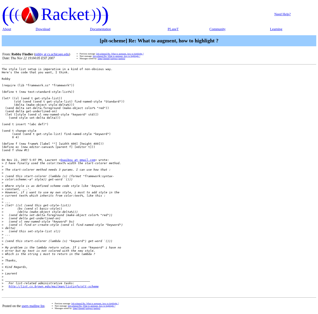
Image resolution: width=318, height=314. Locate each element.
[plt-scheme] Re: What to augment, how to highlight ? (120, 54)
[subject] (114, 58)
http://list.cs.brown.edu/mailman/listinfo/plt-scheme (54, 286)
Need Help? (282, 14)
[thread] (106, 58)
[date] (100, 58)
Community (217, 29)
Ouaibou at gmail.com (78, 160)
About (6, 29)
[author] (121, 58)
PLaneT (173, 29)
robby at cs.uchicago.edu (52, 54)
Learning (276, 29)
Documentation (100, 29)
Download (43, 29)
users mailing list (33, 306)
